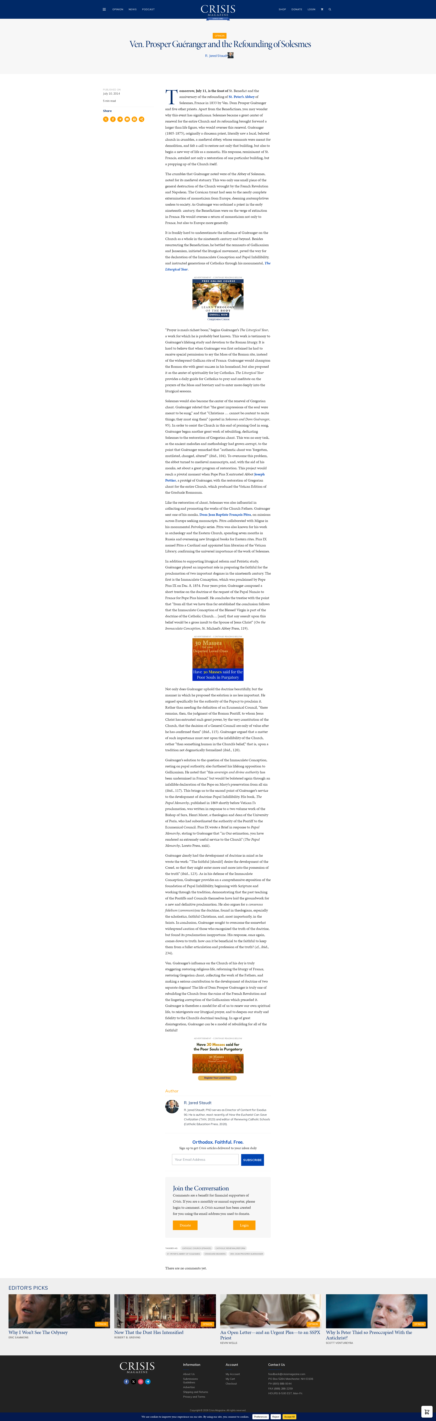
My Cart (230, 1378)
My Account (233, 1374)
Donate (297, 9)
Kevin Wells (228, 1343)
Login (311, 9)
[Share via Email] (127, 119)
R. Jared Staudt (216, 56)
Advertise (189, 1387)
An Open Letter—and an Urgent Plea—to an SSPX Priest (270, 1335)
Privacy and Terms (194, 1396)
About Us (189, 1374)
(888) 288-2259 (283, 1388)
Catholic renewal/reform (230, 1248)
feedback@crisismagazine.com (286, 1374)
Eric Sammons (19, 1337)
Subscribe (252, 1160)
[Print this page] (134, 119)
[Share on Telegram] (120, 119)
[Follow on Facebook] (126, 1381)
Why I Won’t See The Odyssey (38, 1332)
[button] (427, 1412)
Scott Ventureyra (339, 1343)
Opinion (117, 9)
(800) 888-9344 (282, 1383)
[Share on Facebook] (113, 119)
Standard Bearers (215, 1254)
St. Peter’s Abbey (241, 96)
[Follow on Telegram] (148, 1381)
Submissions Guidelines (190, 1380)
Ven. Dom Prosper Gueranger (246, 1254)
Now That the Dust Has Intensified (149, 1332)
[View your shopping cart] (322, 9)
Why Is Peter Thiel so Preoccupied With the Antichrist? (369, 1335)
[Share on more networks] (141, 119)
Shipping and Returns (195, 1392)
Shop (282, 9)
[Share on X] (105, 119)
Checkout (231, 1383)
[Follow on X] (133, 1381)
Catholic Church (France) (196, 1248)
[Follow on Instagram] (140, 1381)
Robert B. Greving (127, 1337)
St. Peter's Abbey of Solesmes (183, 1254)
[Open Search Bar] (330, 9)
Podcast (148, 9)
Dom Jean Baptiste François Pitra (225, 514)
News (133, 9)
